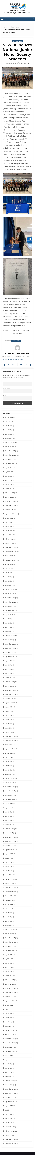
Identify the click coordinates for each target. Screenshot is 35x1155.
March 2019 (8, 774)
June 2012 (8, 1114)
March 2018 (8, 824)
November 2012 (10, 1093)
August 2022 (9, 614)
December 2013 (10, 1039)
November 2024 (10, 505)
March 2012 (8, 1127)
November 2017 (10, 841)
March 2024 (8, 535)
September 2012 (10, 1101)
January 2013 (9, 1085)
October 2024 (9, 510)
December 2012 (10, 1089)
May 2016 (8, 917)
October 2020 (9, 698)
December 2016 (10, 887)
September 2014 (10, 1001)
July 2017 (7, 858)
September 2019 (10, 749)
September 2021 (10, 656)
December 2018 (10, 787)
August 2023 (9, 564)
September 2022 (10, 610)
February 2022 (9, 636)
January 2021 (9, 686)
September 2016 (10, 900)
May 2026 (8, 430)
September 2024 (10, 514)
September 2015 (10, 950)
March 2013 (8, 1076)
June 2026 (8, 426)
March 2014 (8, 1026)
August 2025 (9, 468)
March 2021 (8, 678)
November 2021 (10, 648)
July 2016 (7, 908)
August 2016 (9, 904)
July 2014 (7, 1009)
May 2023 (8, 577)
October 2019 (9, 745)
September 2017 (10, 850)
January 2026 (9, 447)
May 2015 (8, 967)
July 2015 (7, 959)
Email (4, 395)
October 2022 (9, 606)
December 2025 (10, 451)
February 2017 (9, 879)
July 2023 (7, 568)
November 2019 (10, 740)
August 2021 (9, 661)
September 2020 (10, 703)
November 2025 (10, 455)
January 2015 (9, 984)
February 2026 (9, 442)
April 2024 (8, 531)
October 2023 (9, 556)
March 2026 (8, 438)
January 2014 (9, 1034)
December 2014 (10, 988)
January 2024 (9, 543)
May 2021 (8, 669)
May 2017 (8, 866)
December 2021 (10, 644)
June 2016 (8, 913)
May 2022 (8, 623)
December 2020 (10, 690)
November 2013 (10, 1043)
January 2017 (9, 883)
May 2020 (8, 719)
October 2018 (9, 795)
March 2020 (8, 728)
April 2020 (8, 724)
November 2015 (10, 942)
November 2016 (10, 892)
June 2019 (8, 761)
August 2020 (9, 707)
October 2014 (9, 997)
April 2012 (8, 1123)
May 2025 (8, 480)
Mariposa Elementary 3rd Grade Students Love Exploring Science (11, 365)
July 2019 (7, 757)
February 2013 (9, 1081)
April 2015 (8, 971)
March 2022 (8, 631)
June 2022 (8, 619)
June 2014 (8, 1013)
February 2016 (9, 929)
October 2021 (9, 652)
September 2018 (10, 799)
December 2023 (10, 547)
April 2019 (8, 770)
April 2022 (8, 627)
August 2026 (9, 417)
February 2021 (9, 682)
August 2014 (9, 1005)
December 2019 (10, 736)
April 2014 (8, 1022)
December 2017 (10, 837)
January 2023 (9, 594)
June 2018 (8, 812)
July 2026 (7, 421)
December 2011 (10, 1139)
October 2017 (9, 845)
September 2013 (10, 1051)
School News (18, 41)
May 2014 (8, 1018)
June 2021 (8, 665)
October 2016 (9, 896)
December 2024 (10, 501)
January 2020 (9, 732)
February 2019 (9, 778)
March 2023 (8, 585)
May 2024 (8, 526)
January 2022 (9, 640)
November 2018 (10, 791)
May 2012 (8, 1118)
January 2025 (9, 497)
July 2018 (7, 808)
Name (5, 381)
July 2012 (7, 1110)
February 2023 (9, 589)
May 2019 (8, 766)
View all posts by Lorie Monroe (12, 359)
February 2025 (9, 493)
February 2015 (9, 980)
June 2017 (8, 862)
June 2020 (8, 715)
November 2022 (10, 602)
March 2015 (8, 976)
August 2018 (9, 803)
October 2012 (9, 1097)
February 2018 (9, 829)
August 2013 (9, 1055)
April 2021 (8, 673)
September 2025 (10, 463)
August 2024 (9, 518)
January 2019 (9, 782)
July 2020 (7, 711)
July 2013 (7, 1060)
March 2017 (8, 875)
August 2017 (9, 854)
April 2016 (8, 921)
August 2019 (9, 753)
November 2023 (10, 552)
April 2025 (8, 484)
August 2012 (9, 1106)
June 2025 (8, 476)
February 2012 (9, 1131)
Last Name (6, 388)
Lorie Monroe (24, 63)
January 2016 (9, 934)
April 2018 (8, 820)
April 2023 (8, 581)
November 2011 (10, 1143)
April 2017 (8, 871)
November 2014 (10, 992)
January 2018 (9, 833)
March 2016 (8, 925)
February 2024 (9, 539)
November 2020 (10, 694)
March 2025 (8, 489)
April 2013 (8, 1072)
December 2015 (10, 938)
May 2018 (8, 816)
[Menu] (2, 19)
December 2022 (10, 598)
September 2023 (10, 560)
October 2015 (9, 946)
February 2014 (9, 1030)
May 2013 (8, 1068)
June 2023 (8, 572)
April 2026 (8, 434)
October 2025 (9, 459)
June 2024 (8, 522)
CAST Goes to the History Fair (24, 365)
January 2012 (9, 1135)
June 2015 (8, 963)
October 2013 (9, 1047)
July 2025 (7, 472)
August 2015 (9, 955)
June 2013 (8, 1064)
